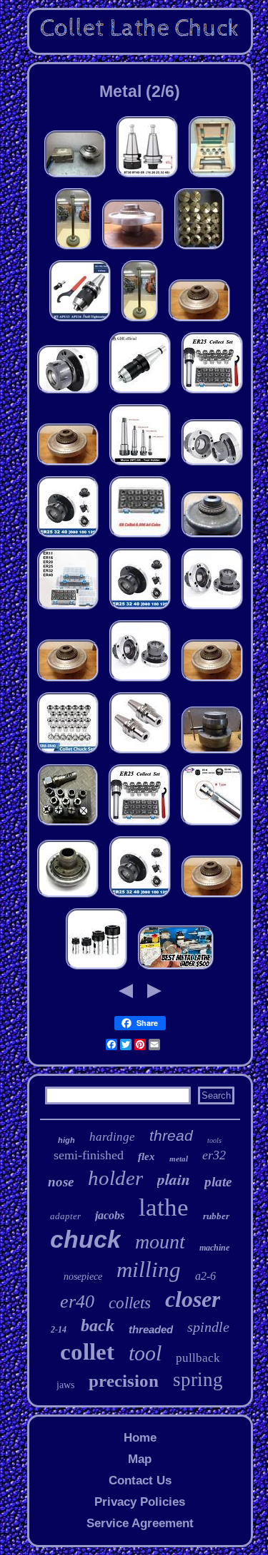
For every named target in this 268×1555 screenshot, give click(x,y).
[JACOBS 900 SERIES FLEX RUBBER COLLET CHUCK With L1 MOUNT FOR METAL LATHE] (212, 537)
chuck (85, 1239)
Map (140, 1459)
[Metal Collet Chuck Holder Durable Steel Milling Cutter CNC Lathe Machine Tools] (140, 465)
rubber (216, 1216)
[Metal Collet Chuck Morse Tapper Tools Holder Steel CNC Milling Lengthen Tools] (211, 825)
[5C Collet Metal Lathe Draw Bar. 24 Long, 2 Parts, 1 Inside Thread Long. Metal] (73, 249)
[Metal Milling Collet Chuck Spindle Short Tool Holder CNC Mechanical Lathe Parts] (147, 177)
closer (192, 1299)
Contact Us (140, 1480)
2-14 (58, 1330)
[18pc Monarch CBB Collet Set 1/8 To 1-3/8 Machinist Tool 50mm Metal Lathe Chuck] (199, 249)
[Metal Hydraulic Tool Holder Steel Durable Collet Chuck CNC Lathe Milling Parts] (140, 753)
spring (198, 1379)
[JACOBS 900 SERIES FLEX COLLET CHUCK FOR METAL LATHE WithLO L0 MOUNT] (133, 249)
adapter (65, 1216)
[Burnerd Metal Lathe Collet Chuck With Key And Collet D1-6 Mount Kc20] (212, 753)
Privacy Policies (139, 1502)
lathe (164, 1207)
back (97, 1325)
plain (173, 1179)
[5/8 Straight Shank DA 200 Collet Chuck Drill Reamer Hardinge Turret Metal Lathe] (67, 825)
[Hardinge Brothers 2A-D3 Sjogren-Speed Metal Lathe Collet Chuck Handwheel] (68, 897)
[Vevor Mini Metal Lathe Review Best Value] (175, 969)
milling (148, 1269)
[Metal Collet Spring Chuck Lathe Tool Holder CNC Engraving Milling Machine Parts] (68, 753)
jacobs (109, 1215)
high (66, 1140)
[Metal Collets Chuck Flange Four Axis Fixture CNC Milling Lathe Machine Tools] (68, 393)
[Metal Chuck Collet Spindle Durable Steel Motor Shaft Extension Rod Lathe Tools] (96, 969)
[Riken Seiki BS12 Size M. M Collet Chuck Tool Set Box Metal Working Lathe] (212, 177)
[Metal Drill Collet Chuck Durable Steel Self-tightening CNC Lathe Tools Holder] (140, 393)
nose (61, 1181)
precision (124, 1380)
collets (130, 1303)
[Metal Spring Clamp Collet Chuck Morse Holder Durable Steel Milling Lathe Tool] (212, 393)
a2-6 (205, 1276)
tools (214, 1140)
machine (214, 1248)
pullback (198, 1358)
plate (218, 1181)
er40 (77, 1301)
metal (178, 1158)
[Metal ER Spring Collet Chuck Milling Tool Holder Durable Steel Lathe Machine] (140, 537)
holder (115, 1177)
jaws (65, 1385)
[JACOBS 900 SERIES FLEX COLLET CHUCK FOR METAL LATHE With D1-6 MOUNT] (199, 321)
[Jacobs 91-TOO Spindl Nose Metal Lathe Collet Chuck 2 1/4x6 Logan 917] (75, 177)
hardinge (112, 1137)
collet (87, 1352)
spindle (208, 1327)
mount (160, 1242)
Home (140, 1437)
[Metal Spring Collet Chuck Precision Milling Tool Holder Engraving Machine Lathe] (68, 609)
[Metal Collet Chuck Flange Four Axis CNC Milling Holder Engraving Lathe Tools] (212, 609)
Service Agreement (140, 1523)
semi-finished (89, 1155)
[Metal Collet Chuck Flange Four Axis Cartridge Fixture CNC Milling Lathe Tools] (68, 537)
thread (171, 1135)
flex (146, 1156)
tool (145, 1353)
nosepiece (83, 1276)
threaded (151, 1329)
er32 (214, 1155)
